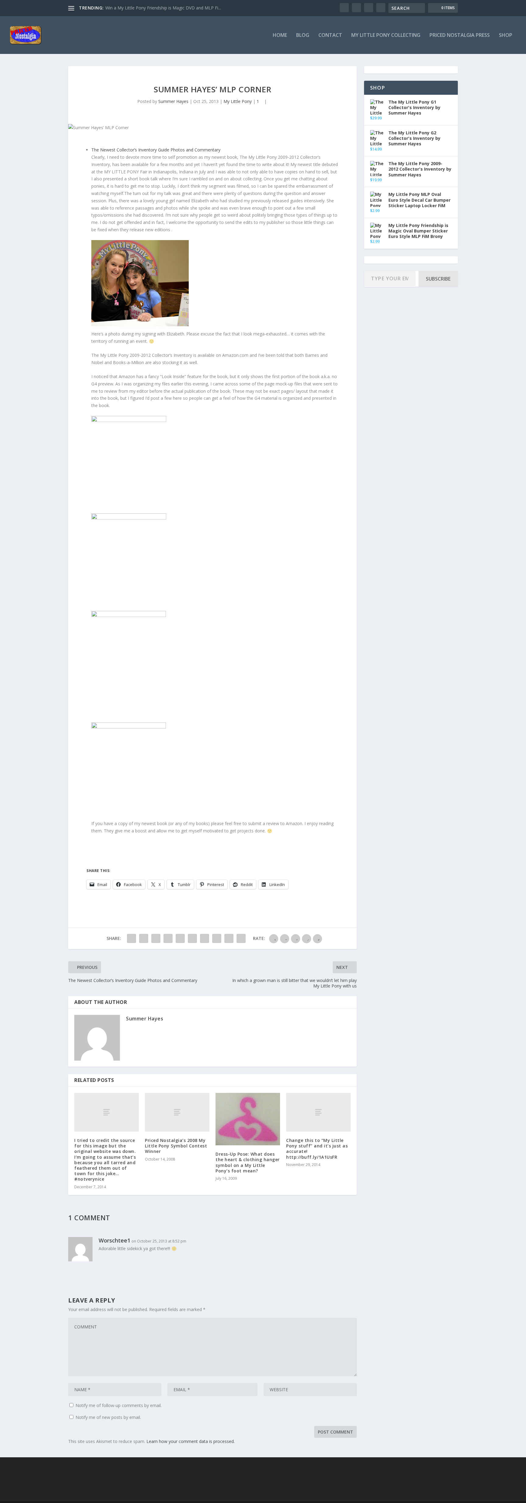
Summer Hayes (173, 101)
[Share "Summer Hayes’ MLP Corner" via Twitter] (144, 938)
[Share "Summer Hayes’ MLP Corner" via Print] (241, 938)
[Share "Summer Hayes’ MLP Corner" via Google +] (156, 938)
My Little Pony (237, 101)
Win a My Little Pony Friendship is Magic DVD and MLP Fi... (163, 8)
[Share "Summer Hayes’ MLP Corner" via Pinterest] (180, 938)
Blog (302, 35)
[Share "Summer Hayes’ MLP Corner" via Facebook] (131, 938)
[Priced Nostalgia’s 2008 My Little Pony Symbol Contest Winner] (177, 1112)
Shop (505, 35)
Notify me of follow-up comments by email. (118, 1405)
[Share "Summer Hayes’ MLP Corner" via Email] (229, 938)
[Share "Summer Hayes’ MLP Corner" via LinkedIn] (192, 938)
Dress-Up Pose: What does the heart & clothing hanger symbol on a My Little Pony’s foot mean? (248, 1162)
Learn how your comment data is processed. (190, 1441)
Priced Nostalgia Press (460, 35)
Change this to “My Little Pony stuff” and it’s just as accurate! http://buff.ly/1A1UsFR (317, 1148)
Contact (330, 35)
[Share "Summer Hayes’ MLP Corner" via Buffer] (204, 938)
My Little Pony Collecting (385, 35)
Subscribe (438, 278)
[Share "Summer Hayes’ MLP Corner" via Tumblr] (168, 938)
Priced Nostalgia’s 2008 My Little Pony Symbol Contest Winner (176, 1145)
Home (280, 35)
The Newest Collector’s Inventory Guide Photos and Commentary (155, 150)
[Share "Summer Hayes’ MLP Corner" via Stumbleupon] (217, 938)
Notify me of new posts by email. (108, 1417)
